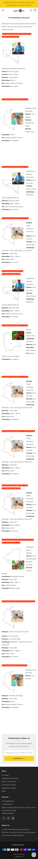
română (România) (18, 845)
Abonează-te (18, 758)
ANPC (4, 791)
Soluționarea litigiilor (9, 788)
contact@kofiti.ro (8, 801)
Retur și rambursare (9, 781)
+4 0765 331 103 (7, 804)
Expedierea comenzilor (10, 778)
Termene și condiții (8, 785)
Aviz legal (5, 775)
